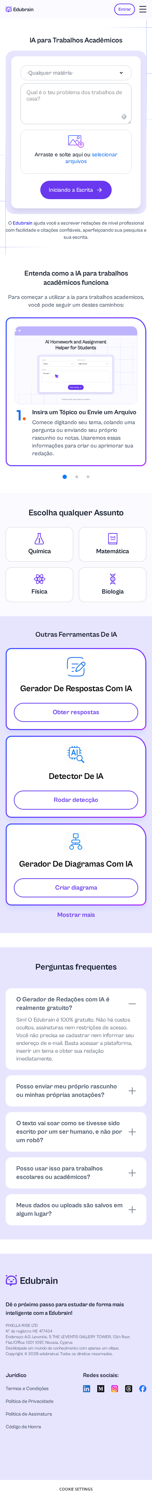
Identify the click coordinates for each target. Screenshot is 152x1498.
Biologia (113, 591)
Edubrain (23, 223)
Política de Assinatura (29, 1414)
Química (39, 551)
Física (39, 591)
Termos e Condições (27, 1389)
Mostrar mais (76, 915)
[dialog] (76, 1489)
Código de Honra (23, 1427)
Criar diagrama (76, 887)
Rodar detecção (76, 800)
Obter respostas (76, 712)
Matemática (112, 551)
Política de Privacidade (29, 1401)
